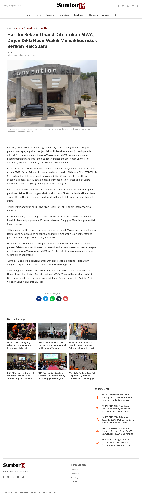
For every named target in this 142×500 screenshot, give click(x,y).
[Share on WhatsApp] (52, 298)
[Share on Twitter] (45, 298)
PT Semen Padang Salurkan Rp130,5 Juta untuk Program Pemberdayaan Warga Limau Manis (116, 442)
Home (9, 28)
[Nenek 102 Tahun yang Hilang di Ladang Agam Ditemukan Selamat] (21, 331)
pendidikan (63, 15)
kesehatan (78, 15)
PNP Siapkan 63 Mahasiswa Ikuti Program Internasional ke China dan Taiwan (52, 345)
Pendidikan (43, 28)
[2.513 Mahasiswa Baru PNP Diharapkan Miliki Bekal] (21, 361)
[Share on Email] (65, 298)
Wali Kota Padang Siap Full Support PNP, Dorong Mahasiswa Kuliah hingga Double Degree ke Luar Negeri (82, 378)
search (115, 15)
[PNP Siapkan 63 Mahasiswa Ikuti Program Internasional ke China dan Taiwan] (52, 331)
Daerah (19, 28)
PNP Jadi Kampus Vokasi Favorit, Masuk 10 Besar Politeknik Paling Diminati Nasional (82, 346)
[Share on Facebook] (39, 298)
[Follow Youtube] (133, 5)
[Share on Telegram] (59, 298)
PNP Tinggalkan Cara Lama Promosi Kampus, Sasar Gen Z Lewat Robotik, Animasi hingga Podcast (117, 431)
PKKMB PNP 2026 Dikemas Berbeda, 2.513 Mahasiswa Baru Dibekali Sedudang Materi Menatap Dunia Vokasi (118, 420)
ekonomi (49, 15)
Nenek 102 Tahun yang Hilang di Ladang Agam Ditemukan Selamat (19, 345)
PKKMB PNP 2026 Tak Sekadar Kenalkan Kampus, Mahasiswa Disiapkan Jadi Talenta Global (117, 408)
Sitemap (74, 481)
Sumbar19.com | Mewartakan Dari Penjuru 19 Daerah (28, 492)
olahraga (93, 15)
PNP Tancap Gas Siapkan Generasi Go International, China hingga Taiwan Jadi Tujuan (51, 376)
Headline (30, 28)
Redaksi (74, 469)
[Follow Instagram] (128, 5)
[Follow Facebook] (118, 5)
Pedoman (75, 473)
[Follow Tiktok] (138, 5)
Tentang (74, 477)
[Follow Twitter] (123, 5)
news (38, 15)
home (29, 15)
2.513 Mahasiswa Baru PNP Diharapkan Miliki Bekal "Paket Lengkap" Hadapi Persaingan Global (20, 376)
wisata (105, 15)
